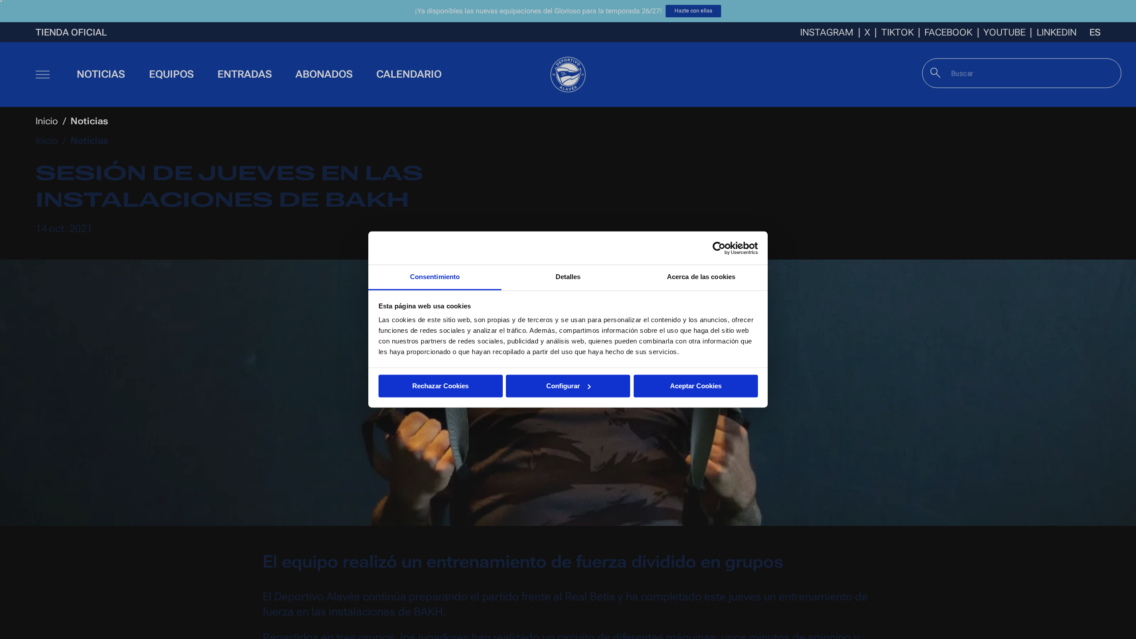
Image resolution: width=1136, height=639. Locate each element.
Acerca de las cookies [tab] (701, 276)
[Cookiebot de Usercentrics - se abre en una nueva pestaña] (719, 248)
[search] (936, 72)
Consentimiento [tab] (435, 276)
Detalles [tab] (568, 276)
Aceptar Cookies (696, 386)
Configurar (563, 386)
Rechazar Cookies (440, 386)
